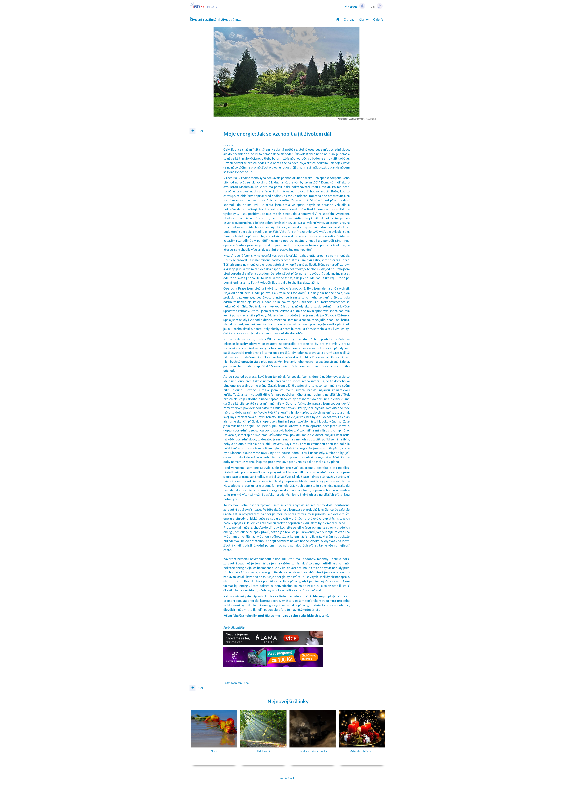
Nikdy (214, 751)
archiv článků (288, 778)
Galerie (378, 19)
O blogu (349, 19)
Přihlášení (351, 7)
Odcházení (263, 751)
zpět (200, 131)
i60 (373, 7)
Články (364, 19)
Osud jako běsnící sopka (312, 751)
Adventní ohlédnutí (361, 751)
